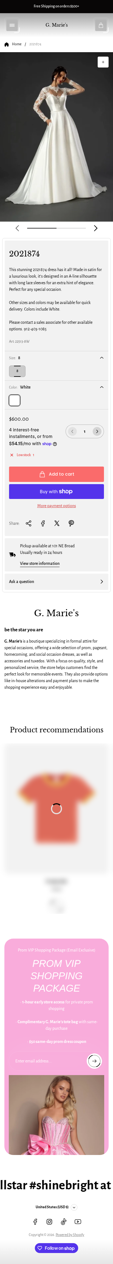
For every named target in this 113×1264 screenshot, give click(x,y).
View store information (40, 563)
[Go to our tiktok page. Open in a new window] (63, 1221)
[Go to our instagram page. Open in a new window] (49, 1221)
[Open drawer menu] (12, 25)
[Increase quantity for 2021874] (97, 431)
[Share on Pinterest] (71, 523)
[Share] (28, 523)
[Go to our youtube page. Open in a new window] (77, 1221)
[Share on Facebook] (42, 523)
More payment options (56, 506)
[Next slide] (95, 228)
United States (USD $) (52, 1207)
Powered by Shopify (70, 1235)
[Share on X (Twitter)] (57, 523)
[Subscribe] (94, 1061)
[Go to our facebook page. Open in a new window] (35, 1221)
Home (16, 44)
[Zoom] (103, 62)
